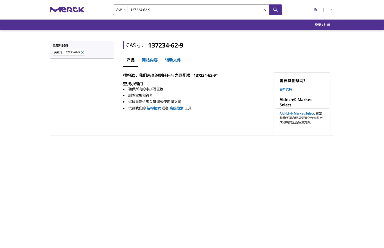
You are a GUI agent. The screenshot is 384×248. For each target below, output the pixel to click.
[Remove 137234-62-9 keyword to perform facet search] (82, 52)
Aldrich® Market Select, (297, 113)
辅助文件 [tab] (173, 60)
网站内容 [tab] (150, 60)
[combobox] (197, 9)
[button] (322, 25)
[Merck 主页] (67, 9)
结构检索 (154, 108)
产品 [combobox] (119, 10)
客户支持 (286, 89)
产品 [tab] (131, 60)
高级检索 (177, 108)
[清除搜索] (265, 10)
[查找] (275, 9)
